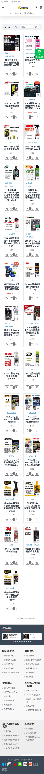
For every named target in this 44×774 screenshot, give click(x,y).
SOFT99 (11, 99)
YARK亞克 (11, 234)
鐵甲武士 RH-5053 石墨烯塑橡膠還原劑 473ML (11, 63)
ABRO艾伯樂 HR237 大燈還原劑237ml (11, 419)
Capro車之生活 (32, 323)
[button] (13, 641)
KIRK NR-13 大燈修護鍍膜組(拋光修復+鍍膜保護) (11, 287)
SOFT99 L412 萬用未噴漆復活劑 (11, 148)
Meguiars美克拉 (11, 499)
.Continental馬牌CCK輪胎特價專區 (35, 635)
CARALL (11, 456)
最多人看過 (7, 628)
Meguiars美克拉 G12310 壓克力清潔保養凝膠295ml (11, 596)
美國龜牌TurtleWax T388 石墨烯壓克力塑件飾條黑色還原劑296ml (11, 195)
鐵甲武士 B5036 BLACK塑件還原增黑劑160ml (32, 244)
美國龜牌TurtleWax (9, 184)
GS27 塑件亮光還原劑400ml (32, 375)
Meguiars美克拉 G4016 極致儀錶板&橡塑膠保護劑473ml (12, 507)
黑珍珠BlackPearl (32, 545)
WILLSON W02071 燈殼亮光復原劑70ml (32, 419)
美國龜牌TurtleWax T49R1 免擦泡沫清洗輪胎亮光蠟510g (32, 195)
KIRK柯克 (32, 99)
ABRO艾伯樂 (32, 142)
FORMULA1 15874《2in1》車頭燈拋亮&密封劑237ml (32, 507)
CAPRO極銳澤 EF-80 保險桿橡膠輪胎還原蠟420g (32, 332)
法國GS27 (32, 369)
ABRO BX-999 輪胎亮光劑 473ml (32, 148)
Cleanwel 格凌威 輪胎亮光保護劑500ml (32, 60)
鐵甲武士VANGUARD (9, 54)
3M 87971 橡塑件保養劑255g (11, 550)
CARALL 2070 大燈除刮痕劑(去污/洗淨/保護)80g (12, 463)
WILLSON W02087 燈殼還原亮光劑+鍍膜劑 (32, 463)
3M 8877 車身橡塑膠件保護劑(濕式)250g (32, 287)
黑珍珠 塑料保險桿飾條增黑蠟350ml (32, 551)
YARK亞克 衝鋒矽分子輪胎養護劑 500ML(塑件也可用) (12, 242)
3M (32, 280)
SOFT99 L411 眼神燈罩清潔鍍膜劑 (11, 106)
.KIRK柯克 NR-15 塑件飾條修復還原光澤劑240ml (32, 106)
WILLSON (32, 413)
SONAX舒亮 (11, 369)
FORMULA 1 (32, 499)
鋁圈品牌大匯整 (15, 635)
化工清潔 (18, 13)
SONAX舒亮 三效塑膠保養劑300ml (12, 376)
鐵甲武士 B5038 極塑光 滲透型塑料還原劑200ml (11, 333)
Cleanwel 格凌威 (32, 53)
